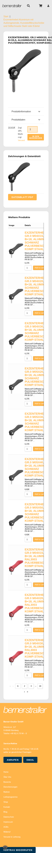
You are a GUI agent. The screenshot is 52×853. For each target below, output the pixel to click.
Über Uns (7, 777)
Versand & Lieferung (11, 837)
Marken (6, 792)
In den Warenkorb (35, 137)
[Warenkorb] (41, 5)
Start (5, 16)
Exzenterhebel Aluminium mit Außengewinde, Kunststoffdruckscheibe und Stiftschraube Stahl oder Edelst (23, 22)
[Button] (48, 6)
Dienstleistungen (10, 787)
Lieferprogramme (10, 797)
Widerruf (6, 832)
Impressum (8, 822)
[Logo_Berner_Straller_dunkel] (12, 5)
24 (40, 686)
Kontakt (6, 807)
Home (5, 772)
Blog (5, 812)
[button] (28, 5)
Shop (5, 802)
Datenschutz (8, 817)
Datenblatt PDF (22, 197)
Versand (21, 140)
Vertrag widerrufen (17, 850)
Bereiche (7, 782)
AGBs (6, 827)
